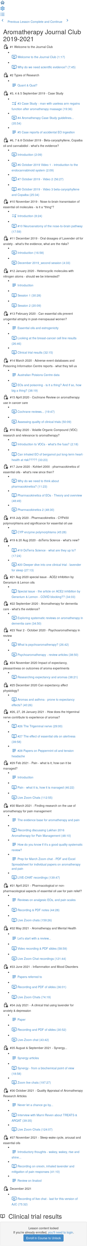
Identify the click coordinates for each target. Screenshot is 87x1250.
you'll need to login (60, 1232)
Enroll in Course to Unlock (43, 1238)
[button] (2, 4)
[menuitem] (2, 10)
